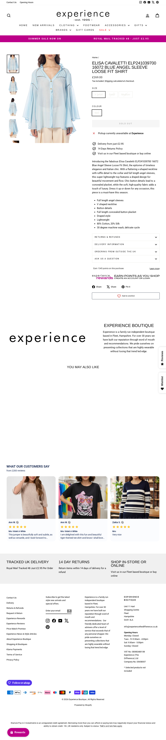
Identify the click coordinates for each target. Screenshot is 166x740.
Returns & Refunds (107, 237)
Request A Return (14, 613)
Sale (103, 30)
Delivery (10, 603)
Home (23, 25)
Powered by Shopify (83, 705)
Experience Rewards (15, 618)
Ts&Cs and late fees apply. (111, 726)
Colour (97, 106)
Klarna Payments (14, 649)
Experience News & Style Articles (21, 634)
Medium (125, 94)
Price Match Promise (16, 629)
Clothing (67, 25)
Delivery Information (109, 244)
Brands (62, 30)
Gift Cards (85, 30)
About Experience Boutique (18, 639)
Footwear (91, 25)
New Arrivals (44, 25)
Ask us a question (107, 259)
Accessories (116, 25)
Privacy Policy (12, 660)
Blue (97, 112)
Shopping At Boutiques (16, 644)
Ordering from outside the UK (115, 251)
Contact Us (11, 2)
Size (95, 88)
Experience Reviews (15, 623)
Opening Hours (26, 2)
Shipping (109, 81)
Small (112, 94)
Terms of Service (14, 654)
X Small (99, 94)
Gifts (139, 25)
